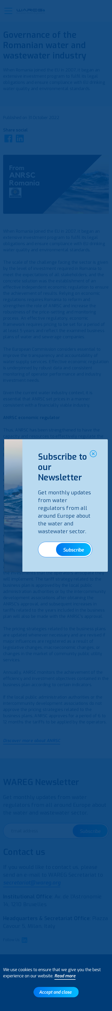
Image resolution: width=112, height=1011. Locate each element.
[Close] (93, 454)
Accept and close (55, 992)
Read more (65, 976)
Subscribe (73, 550)
